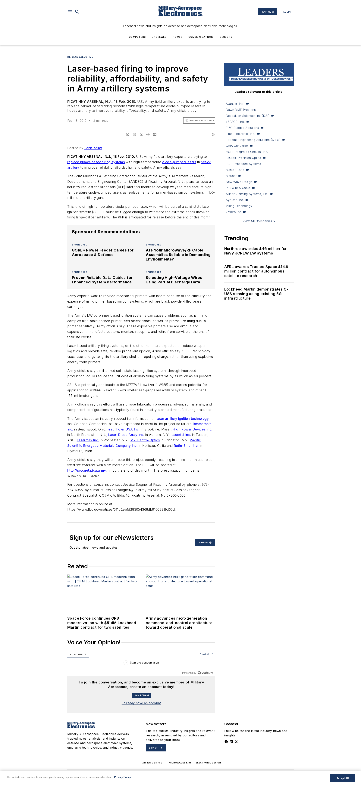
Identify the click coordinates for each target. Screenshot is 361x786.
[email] (155, 134)
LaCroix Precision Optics (243, 158)
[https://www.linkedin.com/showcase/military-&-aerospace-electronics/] (231, 742)
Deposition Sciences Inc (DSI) (248, 116)
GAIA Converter (237, 146)
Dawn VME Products (241, 110)
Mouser (231, 176)
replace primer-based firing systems (96, 162)
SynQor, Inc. (235, 200)
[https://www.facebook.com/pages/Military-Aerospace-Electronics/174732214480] (226, 742)
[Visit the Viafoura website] (205, 672)
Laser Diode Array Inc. (126, 435)
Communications (201, 36)
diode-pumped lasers (179, 162)
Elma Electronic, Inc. (240, 134)
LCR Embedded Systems (243, 164)
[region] (141, 663)
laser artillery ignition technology (182, 419)
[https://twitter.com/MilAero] (236, 742)
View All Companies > (259, 221)
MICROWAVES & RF (180, 762)
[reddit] (148, 134)
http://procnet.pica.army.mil (89, 470)
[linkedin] (134, 134)
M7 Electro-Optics (145, 440)
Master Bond (235, 170)
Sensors (226, 36)
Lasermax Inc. (88, 440)
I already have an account (141, 703)
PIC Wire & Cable (238, 188)
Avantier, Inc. (235, 104)
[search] (77, 12)
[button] (70, 12)
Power (177, 36)
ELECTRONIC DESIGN (208, 762)
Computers (137, 36)
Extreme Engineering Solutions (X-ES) (253, 140)
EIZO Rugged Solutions (242, 128)
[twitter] (141, 134)
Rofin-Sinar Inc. (186, 446)
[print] (213, 134)
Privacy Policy (122, 777)
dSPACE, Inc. (235, 122)
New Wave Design (239, 182)
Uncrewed (159, 36)
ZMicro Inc (233, 212)
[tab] (78, 654)
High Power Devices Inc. (192, 429)
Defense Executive (80, 56)
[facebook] (128, 134)
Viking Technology (239, 206)
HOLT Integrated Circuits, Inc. (247, 152)
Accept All (343, 778)
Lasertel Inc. (181, 435)
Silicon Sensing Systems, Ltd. (247, 194)
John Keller (93, 148)
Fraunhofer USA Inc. (123, 429)
